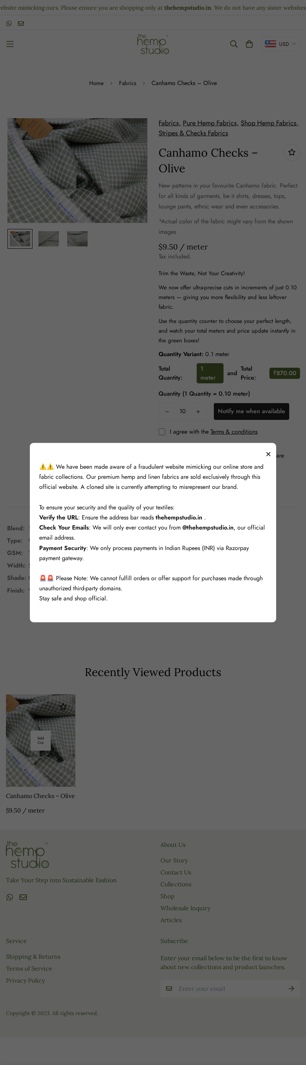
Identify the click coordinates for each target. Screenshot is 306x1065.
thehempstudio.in (180, 517)
